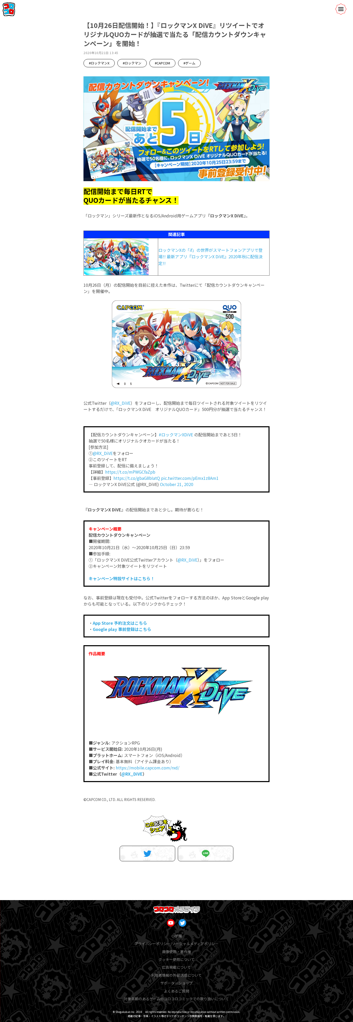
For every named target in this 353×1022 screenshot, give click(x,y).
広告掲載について (176, 967)
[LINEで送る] (205, 853)
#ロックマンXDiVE (176, 434)
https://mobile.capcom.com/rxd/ (147, 767)
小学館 (176, 935)
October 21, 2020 (176, 484)
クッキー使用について (176, 959)
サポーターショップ (176, 983)
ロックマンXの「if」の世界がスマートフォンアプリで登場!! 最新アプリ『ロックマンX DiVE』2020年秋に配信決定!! (210, 256)
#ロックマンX (99, 63)
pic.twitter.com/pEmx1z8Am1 (190, 478)
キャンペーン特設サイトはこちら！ (122, 578)
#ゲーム (189, 63)
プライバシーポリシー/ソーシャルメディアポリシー (176, 943)
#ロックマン (132, 63)
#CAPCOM (162, 63)
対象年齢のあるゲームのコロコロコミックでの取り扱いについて (176, 998)
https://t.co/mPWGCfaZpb (130, 472)
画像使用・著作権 (176, 951)
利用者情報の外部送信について (176, 975)
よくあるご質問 (176, 991)
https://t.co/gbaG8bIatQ (136, 478)
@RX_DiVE (121, 403)
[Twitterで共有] (147, 853)
